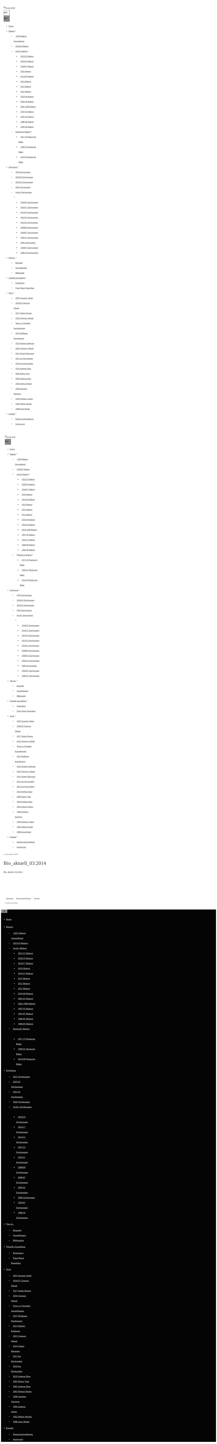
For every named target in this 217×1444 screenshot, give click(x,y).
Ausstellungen (21, 268)
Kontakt (12, 414)
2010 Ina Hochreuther (24, 364)
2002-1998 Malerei (28, 107)
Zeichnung (13, 167)
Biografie (19, 263)
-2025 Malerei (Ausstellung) (20, 38)
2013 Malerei (25, 81)
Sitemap (37, 898)
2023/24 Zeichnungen (24, 177)
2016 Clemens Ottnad (24, 318)
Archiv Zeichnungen (23, 192)
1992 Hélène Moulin (23, 404)
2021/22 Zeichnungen (24, 182)
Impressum (20, 424)
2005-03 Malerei (27, 102)
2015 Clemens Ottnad (24, 348)
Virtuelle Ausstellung (17, 278)
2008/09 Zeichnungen (29, 228)
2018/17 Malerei (27, 66)
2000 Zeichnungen (28, 243)
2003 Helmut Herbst (23, 384)
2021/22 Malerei (27, 56)
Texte (11, 293)
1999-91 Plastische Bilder (27, 149)
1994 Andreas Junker (24, 399)
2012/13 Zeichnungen (29, 217)
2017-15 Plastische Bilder (27, 139)
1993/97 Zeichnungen (29, 248)
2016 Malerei (25, 71)
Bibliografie (19, 273)
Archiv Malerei (21, 51)
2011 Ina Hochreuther (24, 358)
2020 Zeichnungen (23, 187)
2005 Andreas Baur (23, 379)
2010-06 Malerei (27, 97)
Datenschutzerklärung (24, 419)
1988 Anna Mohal (22, 409)
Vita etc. (12, 258)
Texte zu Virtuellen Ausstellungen (22, 325)
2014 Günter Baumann (24, 353)
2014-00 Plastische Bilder (27, 159)
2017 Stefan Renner (23, 313)
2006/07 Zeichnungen (29, 233)
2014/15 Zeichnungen (29, 212)
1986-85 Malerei (27, 122)
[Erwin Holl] (10, 437)
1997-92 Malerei (27, 112)
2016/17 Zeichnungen (29, 207)
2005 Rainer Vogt (22, 374)
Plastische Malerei (23, 132)
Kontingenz (20, 283)
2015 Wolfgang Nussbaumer (21, 335)
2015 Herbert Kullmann (24, 343)
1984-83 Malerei (27, 127)
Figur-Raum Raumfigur (24, 288)
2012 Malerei (25, 86)
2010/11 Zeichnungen (29, 222)
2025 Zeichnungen (23, 172)
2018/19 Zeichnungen (29, 202)
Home (11, 26)
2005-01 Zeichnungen (29, 238)
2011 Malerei (25, 92)
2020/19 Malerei (27, 61)
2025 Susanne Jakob (24, 298)
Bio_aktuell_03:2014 (13, 872)
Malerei (12, 31)
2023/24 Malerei (22, 46)
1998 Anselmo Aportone (20, 391)
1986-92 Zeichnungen (29, 253)
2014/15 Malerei (27, 76)
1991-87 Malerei (27, 117)
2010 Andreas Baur (23, 369)
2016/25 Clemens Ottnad (22, 305)
